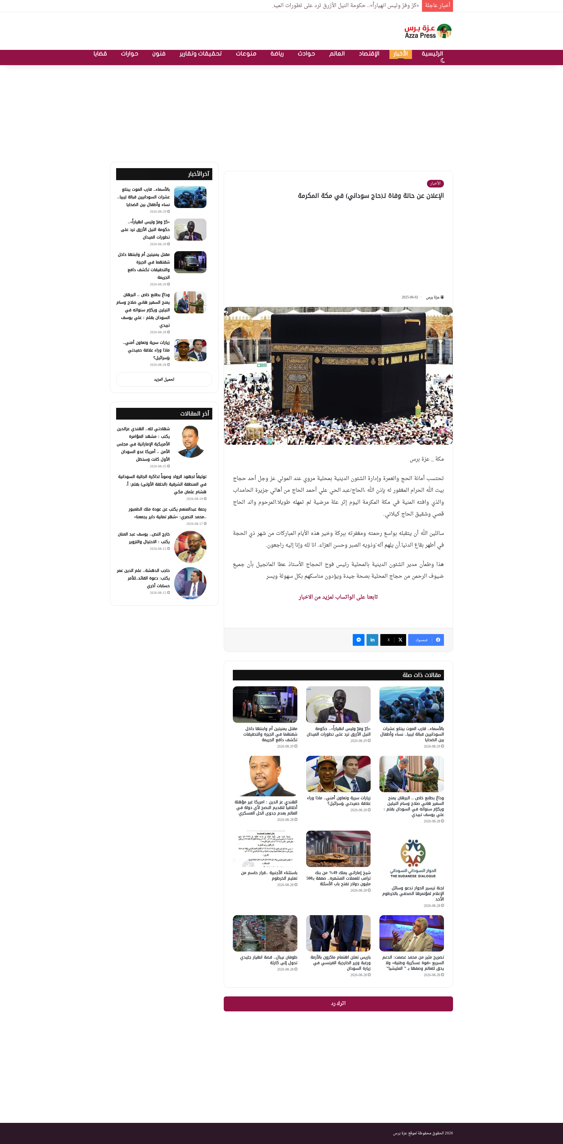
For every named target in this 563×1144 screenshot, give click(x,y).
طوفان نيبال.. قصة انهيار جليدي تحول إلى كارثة (268, 960)
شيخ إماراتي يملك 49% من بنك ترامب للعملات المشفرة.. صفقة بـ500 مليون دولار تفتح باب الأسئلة (338, 878)
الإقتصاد (369, 53)
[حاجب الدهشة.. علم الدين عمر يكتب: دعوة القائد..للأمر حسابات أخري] (190, 583)
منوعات (246, 53)
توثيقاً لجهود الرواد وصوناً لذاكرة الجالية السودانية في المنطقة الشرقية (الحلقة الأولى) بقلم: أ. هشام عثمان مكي (162, 484)
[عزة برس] (428, 31)
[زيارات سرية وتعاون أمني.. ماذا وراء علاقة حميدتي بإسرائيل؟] (338, 774)
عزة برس (433, 297)
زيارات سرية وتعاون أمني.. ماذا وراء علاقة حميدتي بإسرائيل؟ (339, 800)
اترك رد (338, 1003)
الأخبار (401, 53)
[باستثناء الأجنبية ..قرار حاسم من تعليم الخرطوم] (265, 849)
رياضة (277, 53)
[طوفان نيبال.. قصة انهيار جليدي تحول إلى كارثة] (265, 933)
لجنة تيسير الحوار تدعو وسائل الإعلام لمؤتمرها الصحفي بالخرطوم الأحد (413, 893)
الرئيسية (432, 53)
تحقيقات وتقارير (201, 53)
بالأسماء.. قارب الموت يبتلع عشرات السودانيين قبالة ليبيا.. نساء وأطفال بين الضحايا (412, 734)
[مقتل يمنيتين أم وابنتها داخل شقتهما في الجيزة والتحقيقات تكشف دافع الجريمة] (265, 704)
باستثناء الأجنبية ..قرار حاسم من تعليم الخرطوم (269, 875)
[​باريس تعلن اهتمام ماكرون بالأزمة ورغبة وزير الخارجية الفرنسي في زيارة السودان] (338, 933)
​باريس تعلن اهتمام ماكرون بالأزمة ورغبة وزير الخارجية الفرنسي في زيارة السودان (341, 962)
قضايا (100, 53)
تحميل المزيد (164, 379)
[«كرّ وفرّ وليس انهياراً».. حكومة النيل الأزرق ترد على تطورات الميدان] (338, 704)
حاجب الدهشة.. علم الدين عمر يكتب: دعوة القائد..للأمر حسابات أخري (143, 578)
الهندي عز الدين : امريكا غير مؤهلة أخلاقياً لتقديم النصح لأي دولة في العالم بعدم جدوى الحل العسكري (266, 807)
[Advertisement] (281, 112)
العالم (337, 53)
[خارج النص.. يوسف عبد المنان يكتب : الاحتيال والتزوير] (190, 547)
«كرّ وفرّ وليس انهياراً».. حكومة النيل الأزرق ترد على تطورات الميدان (343, 6)
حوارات (129, 53)
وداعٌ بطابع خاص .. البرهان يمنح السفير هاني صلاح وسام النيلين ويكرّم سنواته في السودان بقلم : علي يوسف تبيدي (414, 806)
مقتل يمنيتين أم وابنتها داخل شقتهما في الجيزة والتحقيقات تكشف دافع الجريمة (270, 734)
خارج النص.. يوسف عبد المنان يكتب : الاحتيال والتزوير (144, 538)
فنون (159, 53)
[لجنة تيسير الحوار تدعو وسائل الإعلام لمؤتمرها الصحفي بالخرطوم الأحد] (411, 856)
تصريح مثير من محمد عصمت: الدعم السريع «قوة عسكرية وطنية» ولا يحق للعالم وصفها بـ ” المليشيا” (413, 962)
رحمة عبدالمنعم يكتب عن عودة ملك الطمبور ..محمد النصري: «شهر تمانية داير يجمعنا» (167, 513)
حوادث (306, 53)
